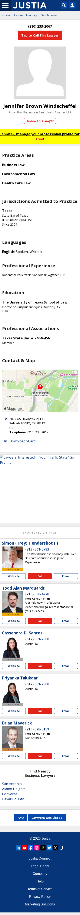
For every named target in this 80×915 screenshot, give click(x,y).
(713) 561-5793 (37, 549)
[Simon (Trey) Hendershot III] (12, 557)
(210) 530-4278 (37, 594)
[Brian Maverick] (12, 737)
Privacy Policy (40, 896)
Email (66, 576)
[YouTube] (24, 847)
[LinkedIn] (18, 847)
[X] (55, 847)
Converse (9, 794)
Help (40, 881)
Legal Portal (40, 866)
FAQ (20, 817)
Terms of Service (40, 889)
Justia (6, 15)
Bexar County (13, 799)
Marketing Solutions (40, 904)
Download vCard (22, 441)
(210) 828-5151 (37, 729)
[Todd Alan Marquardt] (12, 602)
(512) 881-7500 (37, 639)
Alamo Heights (14, 789)
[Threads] (43, 847)
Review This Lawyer (40, 121)
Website (14, 576)
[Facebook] (30, 847)
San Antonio (49, 15)
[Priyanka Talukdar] (12, 692)
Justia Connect (40, 858)
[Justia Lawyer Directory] (61, 847)
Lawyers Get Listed (47, 817)
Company (40, 873)
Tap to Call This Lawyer (40, 35)
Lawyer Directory (25, 15)
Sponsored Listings (40, 532)
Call (40, 576)
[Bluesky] (49, 847)
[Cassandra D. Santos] (12, 647)
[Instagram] (36, 847)
